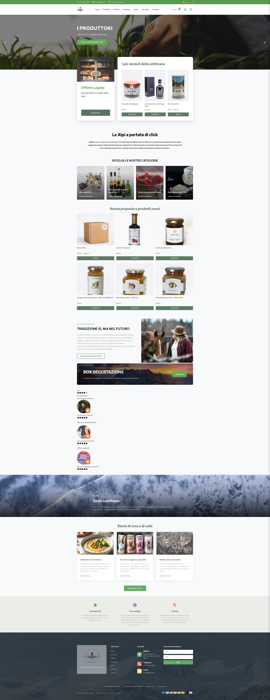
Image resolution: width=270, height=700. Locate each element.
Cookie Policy (162, 686)
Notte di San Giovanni (170, 559)
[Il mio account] (185, 9)
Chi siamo (145, 9)
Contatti (155, 9)
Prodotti (106, 9)
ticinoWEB (118, 693)
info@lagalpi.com (100, 2)
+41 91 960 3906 (149, 665)
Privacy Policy (150, 686)
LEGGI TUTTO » (85, 576)
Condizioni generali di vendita (133, 686)
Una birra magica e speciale (133, 559)
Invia (178, 662)
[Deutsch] (189, 2)
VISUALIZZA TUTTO (135, 588)
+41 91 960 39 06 (84, 2)
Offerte (116, 9)
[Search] (191, 9)
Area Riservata (101, 693)
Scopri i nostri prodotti (91, 42)
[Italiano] (184, 2)
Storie (136, 9)
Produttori (127, 9)
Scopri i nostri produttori (90, 356)
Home (97, 9)
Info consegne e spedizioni (111, 686)
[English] (187, 2)
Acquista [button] (132, 114)
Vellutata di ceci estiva (91, 559)
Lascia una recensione (85, 398)
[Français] (192, 2)
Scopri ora (95, 113)
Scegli (178, 114)
